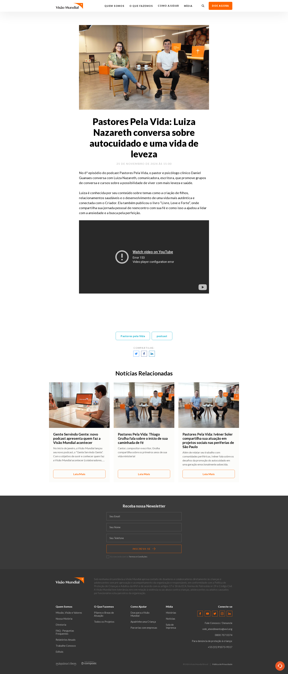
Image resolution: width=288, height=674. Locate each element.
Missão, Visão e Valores (69, 612)
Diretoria (61, 624)
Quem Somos (114, 6)
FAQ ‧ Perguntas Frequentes (65, 632)
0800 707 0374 (223, 634)
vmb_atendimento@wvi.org (217, 628)
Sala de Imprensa (171, 626)
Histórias (171, 612)
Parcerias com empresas (143, 627)
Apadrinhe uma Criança (143, 621)
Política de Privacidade (222, 664)
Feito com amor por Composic (89, 663)
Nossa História (64, 618)
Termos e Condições (138, 556)
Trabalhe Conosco (66, 645)
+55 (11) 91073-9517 (220, 646)
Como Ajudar (168, 5)
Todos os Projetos (104, 621)
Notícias (170, 618)
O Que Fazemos (141, 6)
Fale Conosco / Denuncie (218, 622)
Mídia (188, 6)
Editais (59, 651)
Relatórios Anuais (66, 639)
